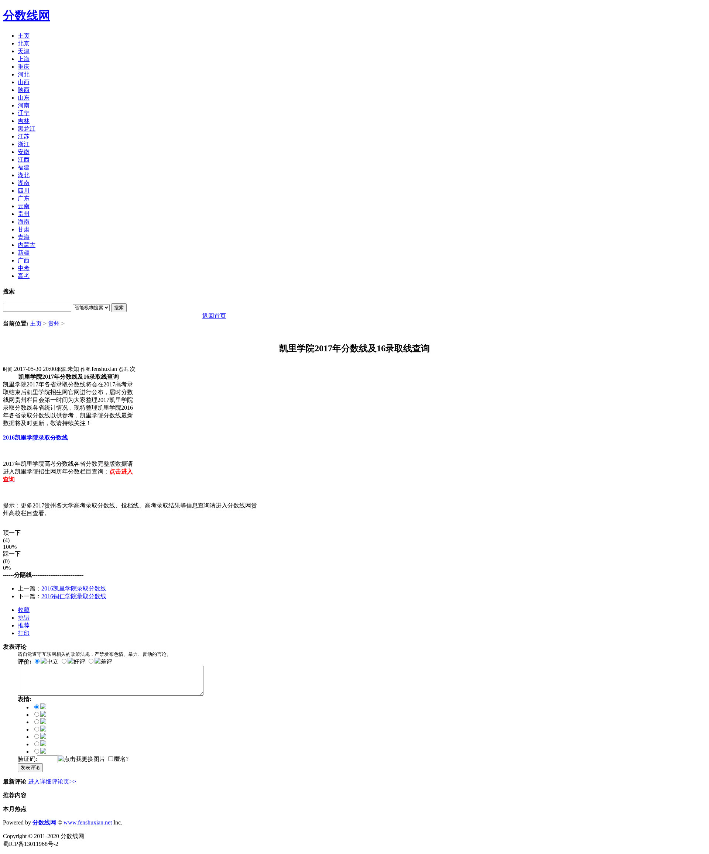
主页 (24, 35)
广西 (24, 260)
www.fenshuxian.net (88, 822)
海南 (24, 221)
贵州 (24, 214)
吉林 (24, 121)
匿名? (121, 759)
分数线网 (26, 15)
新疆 (24, 252)
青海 (24, 237)
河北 (24, 74)
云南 (24, 206)
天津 (24, 51)
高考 (24, 276)
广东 (24, 198)
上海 (24, 59)
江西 (24, 159)
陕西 (24, 90)
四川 (24, 190)
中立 (52, 661)
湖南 (24, 183)
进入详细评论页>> (52, 781)
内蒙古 (26, 245)
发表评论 (30, 767)
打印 (24, 633)
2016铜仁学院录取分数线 (73, 596)
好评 (79, 661)
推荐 (24, 625)
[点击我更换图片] (81, 759)
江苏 (24, 136)
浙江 (24, 144)
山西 (24, 82)
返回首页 (214, 316)
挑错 (24, 617)
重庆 (24, 66)
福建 (24, 167)
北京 (24, 43)
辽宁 (24, 113)
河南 (24, 105)
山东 (24, 97)
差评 (106, 661)
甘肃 (24, 229)
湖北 (24, 175)
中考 (24, 268)
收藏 (24, 610)
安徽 (24, 152)
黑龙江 (26, 128)
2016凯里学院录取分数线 (73, 588)
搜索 (119, 307)
